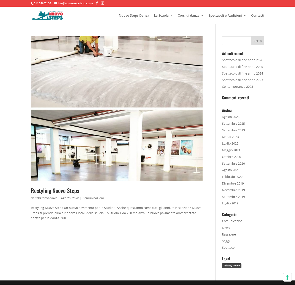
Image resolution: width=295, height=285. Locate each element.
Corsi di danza (189, 16)
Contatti (257, 16)
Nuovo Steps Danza (134, 16)
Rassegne (229, 234)
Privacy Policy (232, 265)
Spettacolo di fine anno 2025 (242, 67)
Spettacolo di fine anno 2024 (242, 73)
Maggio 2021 (231, 150)
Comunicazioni (93, 198)
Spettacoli (229, 247)
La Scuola (161, 16)
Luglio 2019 (230, 203)
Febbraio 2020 (232, 177)
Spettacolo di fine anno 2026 (242, 60)
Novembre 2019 (233, 190)
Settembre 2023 (233, 130)
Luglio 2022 (230, 143)
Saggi (226, 241)
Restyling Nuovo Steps (55, 190)
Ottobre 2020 (231, 157)
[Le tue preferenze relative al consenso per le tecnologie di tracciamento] (287, 277)
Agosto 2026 (230, 117)
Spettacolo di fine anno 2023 (242, 80)
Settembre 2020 (233, 163)
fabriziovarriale (46, 198)
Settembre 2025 (233, 123)
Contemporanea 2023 (237, 86)
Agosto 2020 (230, 170)
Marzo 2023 (230, 137)
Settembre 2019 (233, 197)
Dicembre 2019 (233, 183)
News (226, 228)
